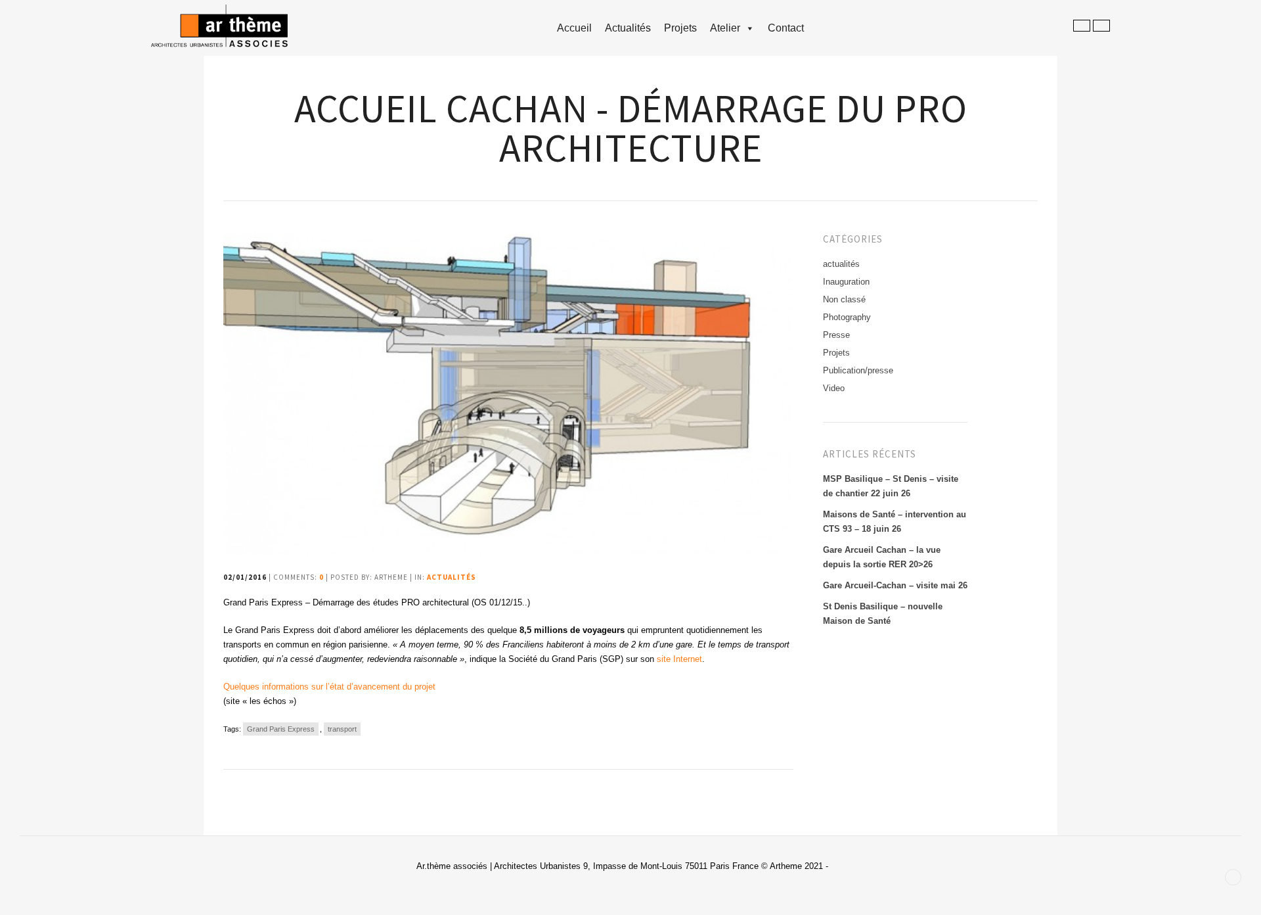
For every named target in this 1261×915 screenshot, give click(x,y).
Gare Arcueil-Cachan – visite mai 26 (895, 585)
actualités (451, 577)
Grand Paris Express (281, 729)
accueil (574, 28)
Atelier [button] (725, 28)
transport (342, 729)
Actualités (628, 28)
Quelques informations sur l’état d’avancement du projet (329, 687)
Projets (680, 28)
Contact (786, 28)
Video (834, 388)
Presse (836, 335)
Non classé (844, 299)
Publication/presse (858, 370)
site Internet (679, 659)
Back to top (1233, 877)
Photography (847, 317)
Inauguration (846, 282)
